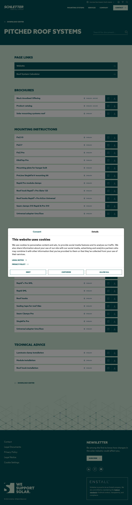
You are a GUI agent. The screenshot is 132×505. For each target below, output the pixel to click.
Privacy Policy (18, 264)
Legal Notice (18, 260)
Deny (28, 272)
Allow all (104, 272)
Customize (66, 272)
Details (95, 232)
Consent (37, 232)
